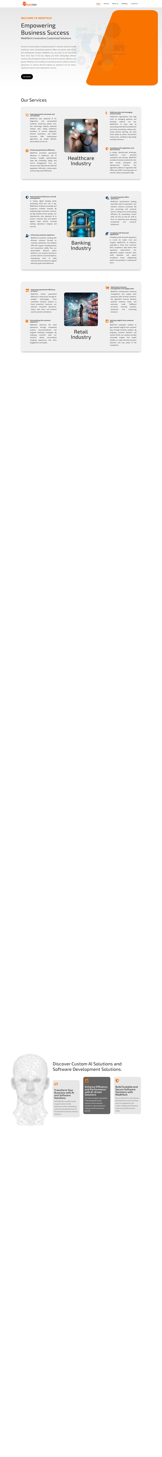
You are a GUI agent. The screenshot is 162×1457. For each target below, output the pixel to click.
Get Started (27, 77)
